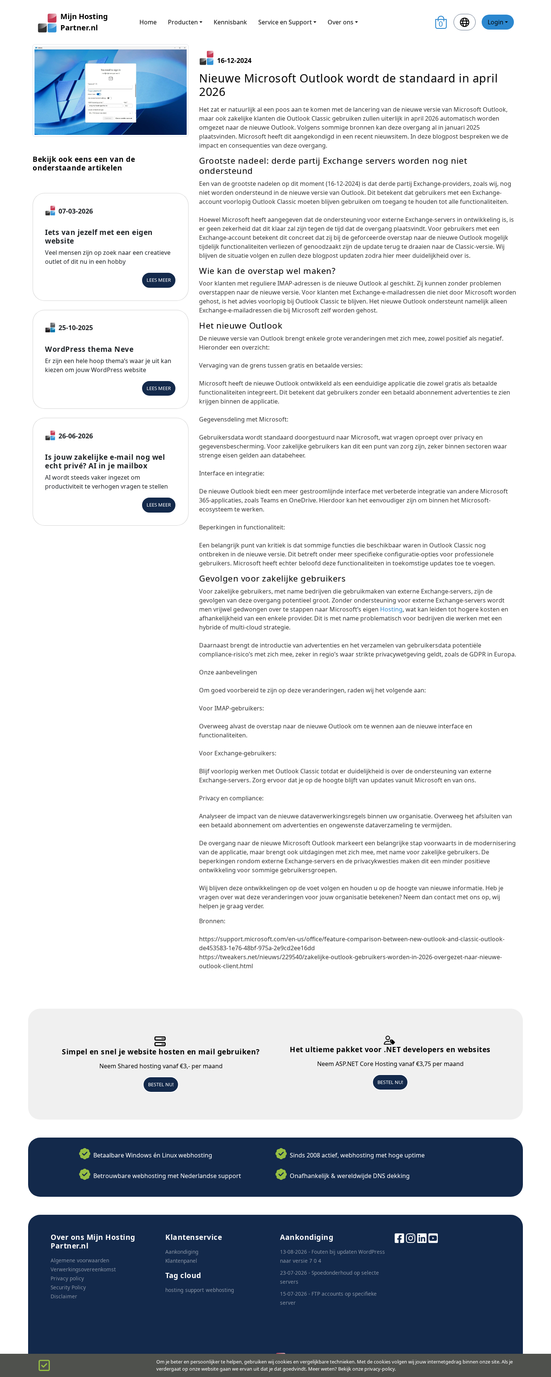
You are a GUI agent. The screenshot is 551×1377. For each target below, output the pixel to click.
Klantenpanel (181, 1260)
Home (148, 22)
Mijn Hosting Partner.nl (84, 22)
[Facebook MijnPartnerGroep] (399, 1237)
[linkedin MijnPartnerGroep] (422, 1237)
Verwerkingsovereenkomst (83, 1269)
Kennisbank (230, 22)
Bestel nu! (161, 1084)
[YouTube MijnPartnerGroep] (433, 1237)
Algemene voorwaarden (80, 1260)
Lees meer (159, 280)
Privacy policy (67, 1278)
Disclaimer (64, 1296)
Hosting (391, 609)
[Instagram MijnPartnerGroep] (410, 1237)
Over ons (340, 22)
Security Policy (68, 1287)
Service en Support (285, 22)
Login (495, 22)
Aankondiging (181, 1251)
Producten (183, 22)
